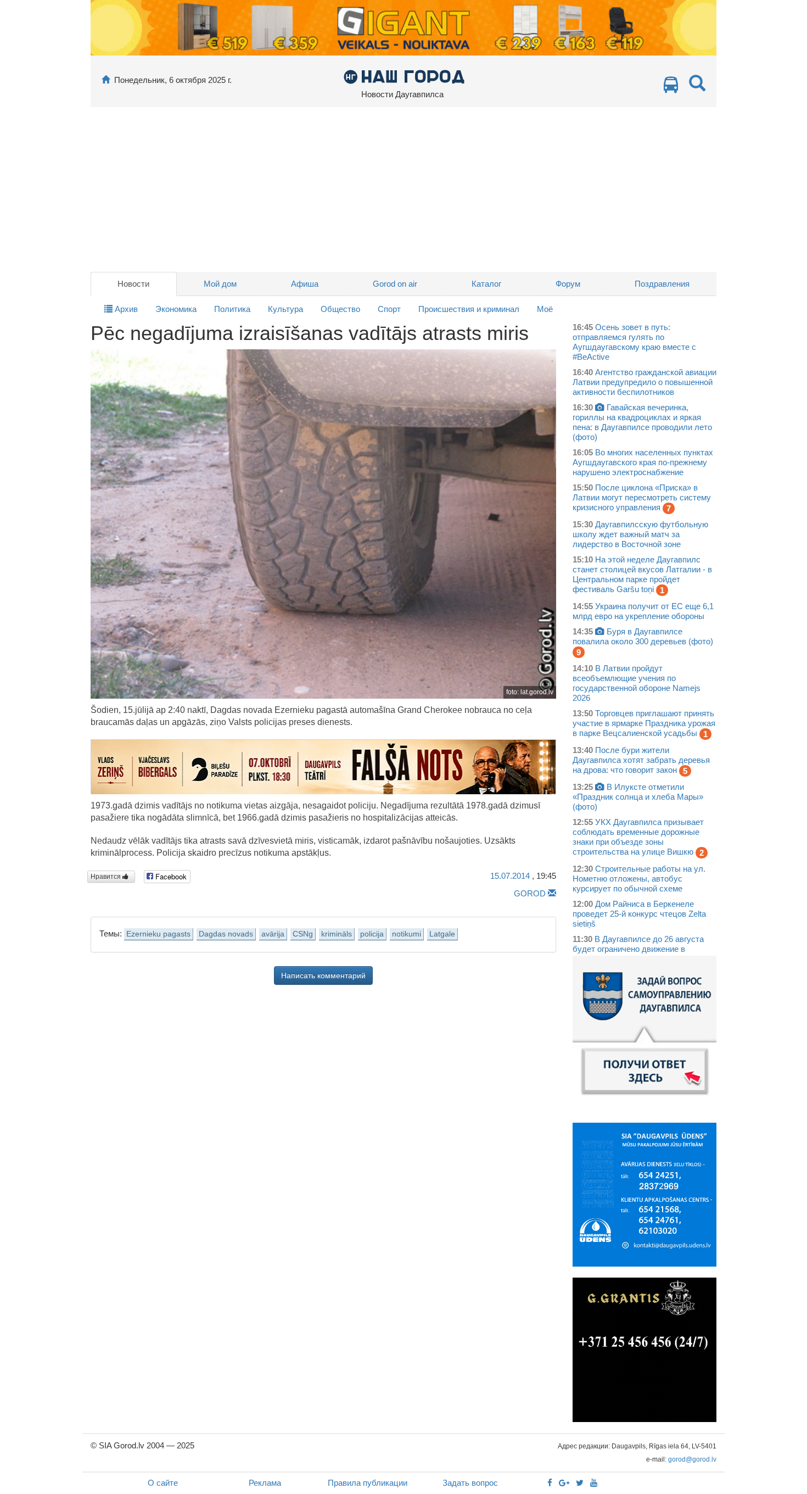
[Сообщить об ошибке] (552, 893)
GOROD (530, 893)
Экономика (176, 309)
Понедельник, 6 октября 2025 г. (173, 80)
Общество (340, 309)
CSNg (303, 934)
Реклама (265, 1482)
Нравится (106, 876)
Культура (285, 309)
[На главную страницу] (106, 80)
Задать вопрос (470, 1482)
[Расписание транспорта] (671, 87)
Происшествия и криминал (468, 309)
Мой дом (220, 283)
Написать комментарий (323, 975)
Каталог (486, 283)
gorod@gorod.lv (692, 1459)
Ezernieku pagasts (158, 934)
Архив (125, 309)
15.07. (510, 875)
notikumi (406, 934)
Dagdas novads (226, 934)
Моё (545, 309)
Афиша (304, 283)
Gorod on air (395, 283)
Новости (133, 283)
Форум (568, 283)
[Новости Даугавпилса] (404, 76)
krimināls (336, 934)
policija (372, 934)
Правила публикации (367, 1482)
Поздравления (662, 283)
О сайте (163, 1482)
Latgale (442, 934)
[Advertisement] (403, 189)
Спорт (389, 309)
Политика (232, 309)
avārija (272, 934)
